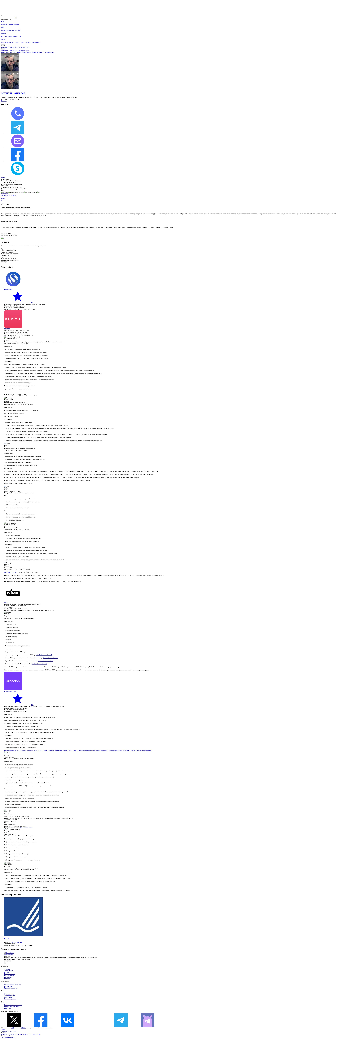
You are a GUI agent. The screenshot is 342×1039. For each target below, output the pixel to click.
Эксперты (29, 52)
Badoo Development (10, 691)
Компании (35, 52)
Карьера (9, 1037)
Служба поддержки (10, 999)
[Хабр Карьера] (8, 17)
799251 (23, 1028)
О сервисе (7, 969)
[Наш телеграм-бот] (147, 1026)
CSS (40, 750)
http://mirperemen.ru (10, 572)
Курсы (14, 1037)
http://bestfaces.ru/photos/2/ (50, 658)
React (16, 750)
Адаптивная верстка (61, 750)
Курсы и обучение (20, 52)
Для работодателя (9, 995)
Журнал (51, 52)
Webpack (51, 750)
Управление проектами (100, 750)
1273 (12, 1028)
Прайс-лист (7, 1008)
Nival (5, 602)
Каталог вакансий (9, 974)
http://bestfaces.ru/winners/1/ (44, 655)
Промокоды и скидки (10, 988)
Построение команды (115, 750)
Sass (70, 750)
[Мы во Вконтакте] (67, 1026)
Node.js (45, 750)
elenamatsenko (8, 954)
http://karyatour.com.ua (26, 828)
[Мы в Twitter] (14, 1026)
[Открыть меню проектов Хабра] (1, 15)
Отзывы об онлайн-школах (12, 984)
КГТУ (6, 939)
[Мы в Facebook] (40, 1026)
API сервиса (8, 997)
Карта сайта (7, 977)
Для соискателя (9, 994)
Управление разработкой (143, 750)
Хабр (2, 1037)
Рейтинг (41, 52)
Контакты (7, 978)
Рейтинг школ (8, 986)
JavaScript (30, 750)
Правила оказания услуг (11, 1006)
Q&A (5, 1037)
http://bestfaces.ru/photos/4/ (45, 661)
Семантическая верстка (85, 750)
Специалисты (11, 52)
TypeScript (22, 750)
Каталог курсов (9, 975)
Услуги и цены (8, 970)
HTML (36, 750)
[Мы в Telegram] (121, 1026)
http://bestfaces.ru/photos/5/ (39, 664)
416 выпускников (16, 942)
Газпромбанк (8, 289)
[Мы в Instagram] (94, 1026)
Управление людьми (129, 750)
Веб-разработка (9, 750)
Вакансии (4, 52)
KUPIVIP (7, 329)
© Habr (3, 1029)
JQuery (74, 750)
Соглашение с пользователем (13, 1005)
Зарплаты (46, 52)
